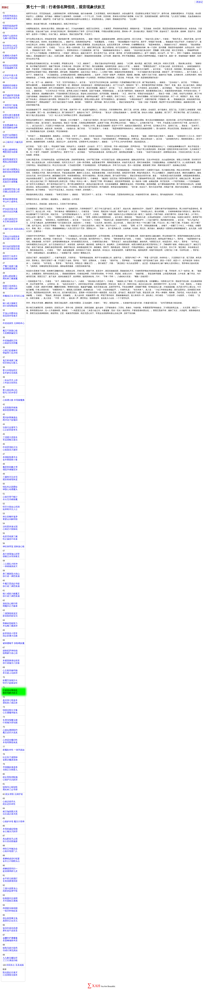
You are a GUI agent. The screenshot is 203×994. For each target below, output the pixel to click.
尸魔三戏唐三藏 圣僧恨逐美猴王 (10, 267)
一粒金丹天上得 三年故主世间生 (10, 381)
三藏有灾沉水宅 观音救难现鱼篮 (10, 478)
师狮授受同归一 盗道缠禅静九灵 (10, 869)
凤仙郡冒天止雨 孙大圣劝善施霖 (10, 840)
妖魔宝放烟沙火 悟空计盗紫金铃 (10, 681)
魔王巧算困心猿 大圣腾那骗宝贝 (10, 331)
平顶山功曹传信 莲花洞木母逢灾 (10, 314)
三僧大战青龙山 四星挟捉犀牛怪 (10, 889)
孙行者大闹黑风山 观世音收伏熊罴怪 (11, 170)
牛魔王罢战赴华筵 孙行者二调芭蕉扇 (11, 584)
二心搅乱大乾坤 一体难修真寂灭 (10, 565)
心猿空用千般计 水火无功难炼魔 (10, 498)
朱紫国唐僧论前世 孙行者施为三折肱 (11, 661)
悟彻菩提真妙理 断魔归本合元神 (10, 27)
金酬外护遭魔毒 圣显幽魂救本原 (10, 939)
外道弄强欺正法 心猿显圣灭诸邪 (10, 448)
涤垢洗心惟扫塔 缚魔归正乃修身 (10, 604)
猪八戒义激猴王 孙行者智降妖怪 (10, 304)
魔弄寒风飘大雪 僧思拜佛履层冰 (10, 468)
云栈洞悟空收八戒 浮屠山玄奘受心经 (11, 190)
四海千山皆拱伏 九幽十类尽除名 (10, 37)
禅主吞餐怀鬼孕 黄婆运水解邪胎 (10, 517)
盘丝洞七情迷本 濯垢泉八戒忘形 (10, 701)
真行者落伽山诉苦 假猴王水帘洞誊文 (11, 555)
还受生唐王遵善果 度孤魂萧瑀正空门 (11, 116)
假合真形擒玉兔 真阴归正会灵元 (10, 919)
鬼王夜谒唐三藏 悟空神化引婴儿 (10, 361)
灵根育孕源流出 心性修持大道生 (10, 17)
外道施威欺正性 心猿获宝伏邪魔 (10, 341)
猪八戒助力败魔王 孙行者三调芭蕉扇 (11, 594)
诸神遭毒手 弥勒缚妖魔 (13, 643)
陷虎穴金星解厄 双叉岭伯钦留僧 (10, 136)
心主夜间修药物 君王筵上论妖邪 (10, 671)
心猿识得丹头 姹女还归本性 (9, 802)
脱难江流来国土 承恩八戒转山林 (10, 287)
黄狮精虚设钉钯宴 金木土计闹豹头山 (11, 859)
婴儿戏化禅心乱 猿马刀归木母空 (10, 391)
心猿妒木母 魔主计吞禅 (13, 821)
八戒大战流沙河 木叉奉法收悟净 (10, 220)
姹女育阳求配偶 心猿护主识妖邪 (10, 778)
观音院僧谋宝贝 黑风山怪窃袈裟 (10, 160)
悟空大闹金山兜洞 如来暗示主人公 (11, 508)
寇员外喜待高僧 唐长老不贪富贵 (10, 929)
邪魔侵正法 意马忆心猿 (13, 296)
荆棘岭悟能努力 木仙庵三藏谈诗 (10, 624)
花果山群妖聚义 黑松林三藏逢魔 (10, 277)
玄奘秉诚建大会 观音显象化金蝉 (10, 126)
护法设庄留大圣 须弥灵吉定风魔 (10, 210)
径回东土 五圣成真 (15, 965)
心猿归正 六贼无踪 (14, 142)
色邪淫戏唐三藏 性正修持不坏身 (10, 537)
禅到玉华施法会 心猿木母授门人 (10, 850)
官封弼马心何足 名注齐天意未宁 (10, 47)
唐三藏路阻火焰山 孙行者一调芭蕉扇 (11, 575)
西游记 (199, 2)
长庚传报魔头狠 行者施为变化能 (10, 721)
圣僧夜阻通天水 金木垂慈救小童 (10, 458)
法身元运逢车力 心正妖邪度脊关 (10, 428)
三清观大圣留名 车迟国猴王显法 (10, 438)
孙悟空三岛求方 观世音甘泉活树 (10, 257)
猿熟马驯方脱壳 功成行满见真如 (10, 949)
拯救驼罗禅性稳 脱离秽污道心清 (10, 651)
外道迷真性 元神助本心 (13, 323)
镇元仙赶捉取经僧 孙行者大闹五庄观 (11, 247)
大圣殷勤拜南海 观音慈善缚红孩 (10, 408)
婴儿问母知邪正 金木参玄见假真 (10, 371)
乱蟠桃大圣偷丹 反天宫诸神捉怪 (10, 56)
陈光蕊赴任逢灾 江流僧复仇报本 (10, 973)
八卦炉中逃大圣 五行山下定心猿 (10, 76)
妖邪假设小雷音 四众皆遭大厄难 (10, 634)
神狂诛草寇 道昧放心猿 (13, 546)
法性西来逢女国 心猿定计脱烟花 (10, 527)
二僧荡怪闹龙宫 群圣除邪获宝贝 (10, 614)
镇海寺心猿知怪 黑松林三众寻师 (10, 788)
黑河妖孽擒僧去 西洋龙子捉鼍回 (10, 418)
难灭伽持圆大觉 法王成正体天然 (10, 812)
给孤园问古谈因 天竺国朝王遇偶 (10, 899)
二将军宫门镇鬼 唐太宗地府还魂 (10, 106)
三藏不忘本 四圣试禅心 (13, 229)
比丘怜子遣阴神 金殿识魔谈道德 (10, 758)
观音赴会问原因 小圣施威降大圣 (10, 66)
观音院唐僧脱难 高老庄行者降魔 (10, 180)
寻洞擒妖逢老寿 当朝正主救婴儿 (10, 768)
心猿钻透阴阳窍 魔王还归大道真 (10, 731)
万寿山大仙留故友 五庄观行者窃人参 (11, 237)
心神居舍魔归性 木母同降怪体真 (10, 741)
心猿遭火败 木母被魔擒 (13, 400)
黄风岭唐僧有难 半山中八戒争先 (10, 200)
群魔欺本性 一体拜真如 (13, 750)
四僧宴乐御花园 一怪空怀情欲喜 (10, 909)
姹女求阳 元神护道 (14, 794)
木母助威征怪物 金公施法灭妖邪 (10, 830)
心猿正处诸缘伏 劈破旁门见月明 (10, 351)
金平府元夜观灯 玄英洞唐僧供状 (10, 879)
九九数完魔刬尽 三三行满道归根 (10, 959)
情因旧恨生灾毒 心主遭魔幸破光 (10, 711)
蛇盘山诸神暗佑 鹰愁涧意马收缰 (10, 150)
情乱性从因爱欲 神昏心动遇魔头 (10, 488)
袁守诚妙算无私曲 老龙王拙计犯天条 (11, 96)
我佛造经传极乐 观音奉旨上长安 (10, 86)
